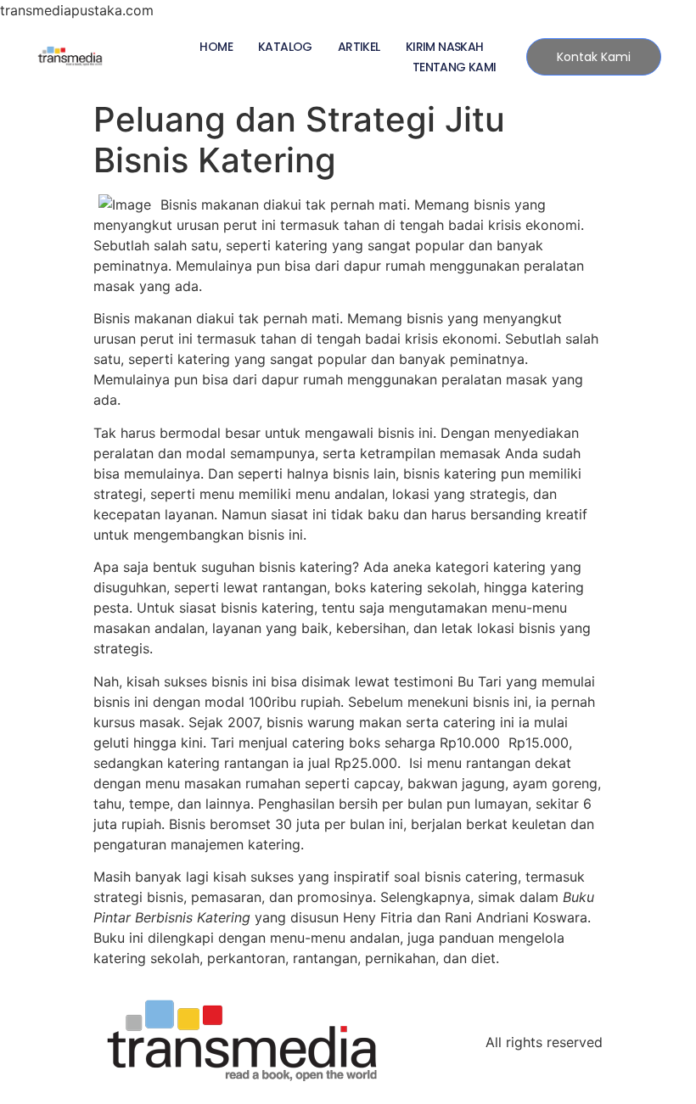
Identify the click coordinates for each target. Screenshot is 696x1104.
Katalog (285, 46)
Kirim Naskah (445, 46)
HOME (216, 46)
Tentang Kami (455, 67)
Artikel (359, 46)
